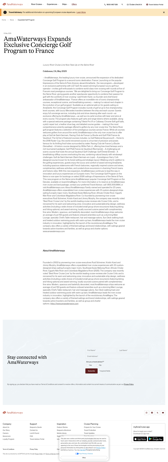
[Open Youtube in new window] (163, 412)
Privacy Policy (129, 384)
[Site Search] (122, 4)
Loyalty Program (8, 439)
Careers (5, 433)
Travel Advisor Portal (37, 439)
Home (4, 20)
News (12, 20)
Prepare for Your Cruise (92, 427)
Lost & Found (34, 433)
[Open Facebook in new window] (152, 412)
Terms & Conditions (8, 449)
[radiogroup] (117, 365)
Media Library (62, 433)
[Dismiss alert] (164, 12)
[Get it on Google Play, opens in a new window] (155, 439)
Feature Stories (62, 427)
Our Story (6, 430)
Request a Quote (36, 427)
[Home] (14, 4)
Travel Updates (89, 433)
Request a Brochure (64, 430)
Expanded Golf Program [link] (26, 20)
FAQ (31, 436)
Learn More (81, 12)
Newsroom (7, 436)
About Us (6, 427)
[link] (74, 4)
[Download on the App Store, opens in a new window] (140, 439)
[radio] (87, 365)
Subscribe (60, 436)
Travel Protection (90, 430)
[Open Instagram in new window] (146, 412)
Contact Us (34, 430)
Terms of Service (51, 454)
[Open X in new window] (157, 412)
